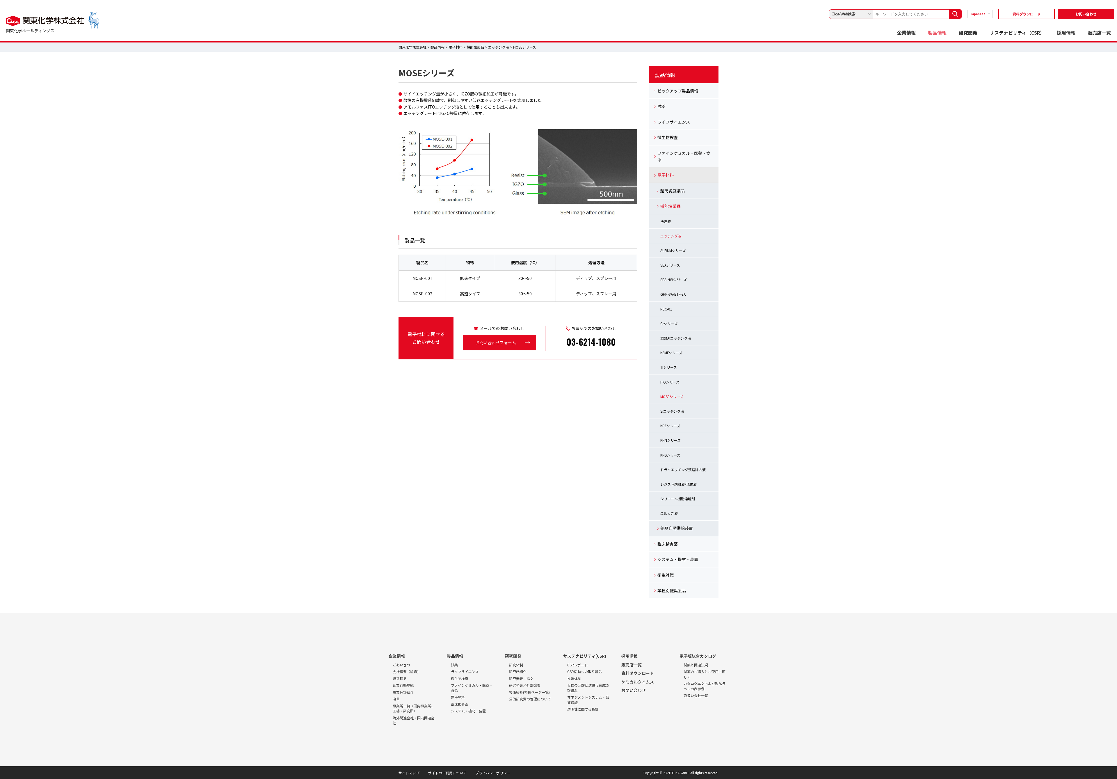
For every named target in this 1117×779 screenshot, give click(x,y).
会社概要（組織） (407, 671)
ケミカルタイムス (637, 682)
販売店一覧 (1099, 32)
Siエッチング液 (672, 411)
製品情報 (937, 32)
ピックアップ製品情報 (677, 91)
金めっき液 (669, 513)
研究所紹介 (518, 671)
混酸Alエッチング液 (675, 338)
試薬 (661, 106)
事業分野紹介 (403, 692)
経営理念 (400, 678)
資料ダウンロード (1026, 13)
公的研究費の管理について (530, 698)
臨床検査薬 (667, 544)
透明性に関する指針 (583, 709)
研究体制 (516, 664)
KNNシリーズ (670, 440)
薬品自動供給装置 (676, 528)
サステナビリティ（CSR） (1017, 32)
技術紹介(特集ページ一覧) (529, 692)
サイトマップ (409, 772)
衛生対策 (665, 575)
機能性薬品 (475, 47)
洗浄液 (665, 221)
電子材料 (456, 47)
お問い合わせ (1085, 13)
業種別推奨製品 (671, 590)
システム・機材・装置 (677, 559)
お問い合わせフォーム (495, 342)
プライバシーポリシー (492, 772)
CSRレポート (577, 664)
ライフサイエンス (673, 122)
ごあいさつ (401, 664)
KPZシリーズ (670, 425)
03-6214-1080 (591, 341)
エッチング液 (498, 47)
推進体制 (574, 678)
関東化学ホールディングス (30, 30)
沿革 (396, 698)
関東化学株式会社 (412, 47)
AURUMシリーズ (673, 250)
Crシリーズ (668, 323)
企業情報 (906, 32)
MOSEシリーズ (671, 396)
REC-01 (666, 308)
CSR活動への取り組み (584, 671)
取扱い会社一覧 (696, 695)
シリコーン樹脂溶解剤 (677, 498)
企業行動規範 (403, 685)
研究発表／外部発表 (524, 685)
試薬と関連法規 (696, 664)
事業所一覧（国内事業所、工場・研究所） (414, 708)
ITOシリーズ (670, 381)
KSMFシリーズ (671, 352)
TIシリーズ (668, 367)
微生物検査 (667, 137)
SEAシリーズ (670, 264)
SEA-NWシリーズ (673, 279)
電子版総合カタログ (698, 656)
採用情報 (1066, 32)
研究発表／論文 (521, 678)
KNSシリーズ (670, 455)
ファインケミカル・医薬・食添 (683, 156)
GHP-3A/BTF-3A (673, 294)
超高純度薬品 (672, 191)
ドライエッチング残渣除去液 (683, 469)
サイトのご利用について (447, 772)
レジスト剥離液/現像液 (678, 484)
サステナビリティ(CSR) (584, 656)
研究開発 (968, 32)
